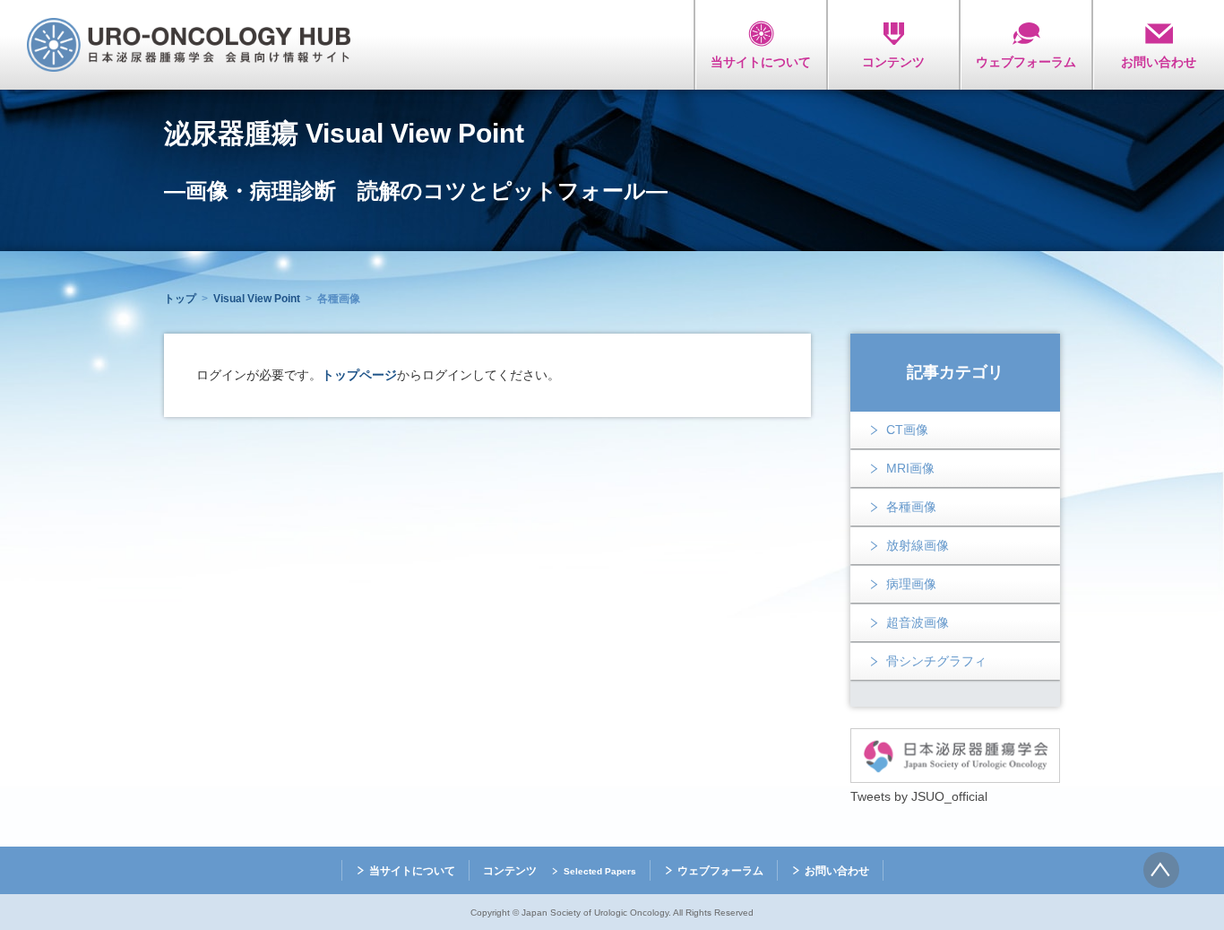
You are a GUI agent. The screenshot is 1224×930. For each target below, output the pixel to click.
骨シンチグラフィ (936, 661)
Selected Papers (600, 871)
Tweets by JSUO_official (918, 796)
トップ (180, 298)
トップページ (359, 375)
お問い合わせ (837, 871)
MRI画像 (910, 468)
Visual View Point (256, 298)
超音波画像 (917, 622)
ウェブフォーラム (720, 871)
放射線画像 (917, 545)
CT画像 (907, 429)
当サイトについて (412, 871)
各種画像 (911, 507)
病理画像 (911, 584)
